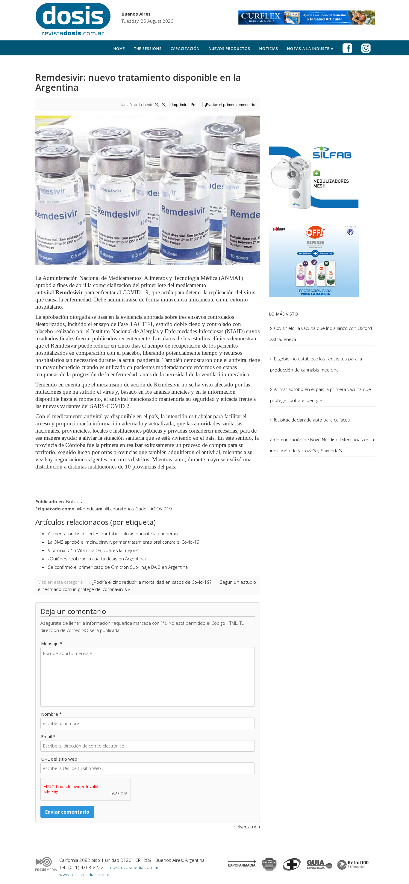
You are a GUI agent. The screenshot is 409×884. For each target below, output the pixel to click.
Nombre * (51, 714)
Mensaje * (51, 643)
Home (119, 48)
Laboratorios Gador (128, 509)
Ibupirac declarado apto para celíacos (312, 420)
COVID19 (163, 509)
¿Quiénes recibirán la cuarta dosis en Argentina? (97, 559)
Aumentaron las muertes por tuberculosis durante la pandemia (113, 533)
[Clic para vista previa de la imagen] (147, 190)
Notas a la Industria (310, 48)
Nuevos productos (229, 48)
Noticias (268, 48)
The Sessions (148, 48)
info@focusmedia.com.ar (133, 867)
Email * (48, 736)
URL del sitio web (59, 759)
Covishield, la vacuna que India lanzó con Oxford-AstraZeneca (321, 333)
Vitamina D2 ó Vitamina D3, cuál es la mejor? (92, 550)
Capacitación (185, 48)
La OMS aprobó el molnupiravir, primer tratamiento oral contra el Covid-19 (123, 542)
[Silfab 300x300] (323, 177)
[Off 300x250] (323, 259)
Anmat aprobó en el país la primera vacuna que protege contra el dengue (320, 394)
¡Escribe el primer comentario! (230, 104)
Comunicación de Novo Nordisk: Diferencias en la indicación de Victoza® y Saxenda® (322, 445)
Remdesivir (91, 509)
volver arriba (247, 827)
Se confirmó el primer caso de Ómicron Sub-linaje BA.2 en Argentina (118, 567)
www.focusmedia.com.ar (84, 874)
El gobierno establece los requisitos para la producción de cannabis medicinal (316, 364)
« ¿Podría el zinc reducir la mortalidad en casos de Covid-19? (150, 582)
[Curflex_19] (306, 17)
